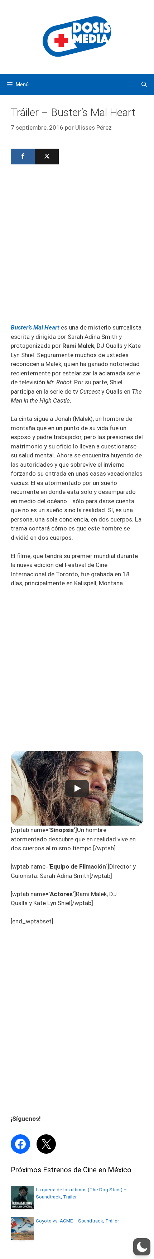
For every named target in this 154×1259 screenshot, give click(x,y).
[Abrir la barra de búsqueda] (144, 84)
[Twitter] (47, 156)
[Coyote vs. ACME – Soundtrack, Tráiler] (22, 1237)
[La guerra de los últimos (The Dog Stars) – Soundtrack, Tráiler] (22, 1206)
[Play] (77, 788)
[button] (141, 1246)
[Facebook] (23, 156)
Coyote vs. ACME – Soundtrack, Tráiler (77, 1221)
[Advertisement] (77, 246)
